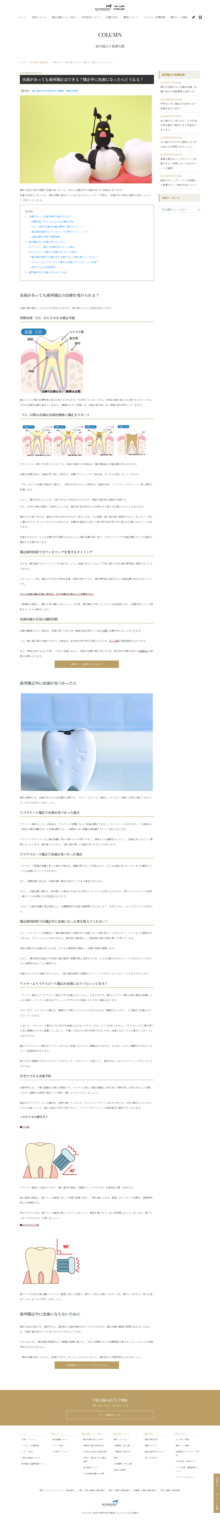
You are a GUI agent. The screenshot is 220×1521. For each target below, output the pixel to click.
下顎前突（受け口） (122, 1451)
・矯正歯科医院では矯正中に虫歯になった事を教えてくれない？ (64, 257)
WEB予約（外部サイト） (186, 1461)
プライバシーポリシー (185, 1477)
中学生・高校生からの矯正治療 (94, 1459)
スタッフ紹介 (27, 1451)
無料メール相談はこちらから (87, 664)
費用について (131, 17)
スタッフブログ (193, 17)
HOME (23, 62)
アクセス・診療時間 (154, 17)
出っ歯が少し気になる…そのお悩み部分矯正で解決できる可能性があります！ (178, 125)
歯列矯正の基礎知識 (39, 62)
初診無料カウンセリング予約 (187, 1453)
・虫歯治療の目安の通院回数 (44, 236)
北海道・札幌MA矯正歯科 (144, 1490)
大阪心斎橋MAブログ (30, 1457)
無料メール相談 (179, 17)
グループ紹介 (58, 1445)
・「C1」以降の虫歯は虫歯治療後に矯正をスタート (56, 226)
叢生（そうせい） (121, 1439)
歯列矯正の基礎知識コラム (33, 1463)
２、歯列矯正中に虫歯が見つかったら (44, 241)
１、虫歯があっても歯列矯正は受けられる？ (48, 216)
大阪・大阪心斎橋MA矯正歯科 (91, 1490)
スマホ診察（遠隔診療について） (187, 1469)
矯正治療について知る (64, 17)
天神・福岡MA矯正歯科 (170, 1490)
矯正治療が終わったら (154, 1451)
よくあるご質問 (182, 1439)
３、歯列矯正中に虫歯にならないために (45, 272)
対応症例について (90, 17)
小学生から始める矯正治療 (94, 1451)
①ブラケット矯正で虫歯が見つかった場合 (52, 246)
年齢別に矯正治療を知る (93, 1445)
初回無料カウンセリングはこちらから (86, 1365)
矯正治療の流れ (151, 1439)
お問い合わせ (180, 1433)
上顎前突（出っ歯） (122, 1445)
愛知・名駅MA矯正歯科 (119, 1490)
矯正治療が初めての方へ (93, 1439)
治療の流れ (112, 17)
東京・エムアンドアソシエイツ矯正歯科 (56, 1490)
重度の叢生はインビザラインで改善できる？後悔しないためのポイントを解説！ (178, 163)
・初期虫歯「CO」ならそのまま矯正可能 (51, 221)
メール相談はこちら (110, 1414)
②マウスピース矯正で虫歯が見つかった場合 (53, 252)
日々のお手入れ (151, 1457)
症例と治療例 (120, 1469)
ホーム (22, 17)
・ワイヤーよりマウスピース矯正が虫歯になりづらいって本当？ (64, 262)
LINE (200, 17)
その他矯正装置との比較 (93, 1473)
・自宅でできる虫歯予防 (42, 267)
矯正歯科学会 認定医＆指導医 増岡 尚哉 (54, 90)
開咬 (116, 1457)
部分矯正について (91, 1467)
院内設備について (60, 1439)
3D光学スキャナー (60, 1451)
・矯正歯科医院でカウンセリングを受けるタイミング (58, 231)
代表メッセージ (28, 1439)
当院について (39, 17)
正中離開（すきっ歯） (123, 1463)
